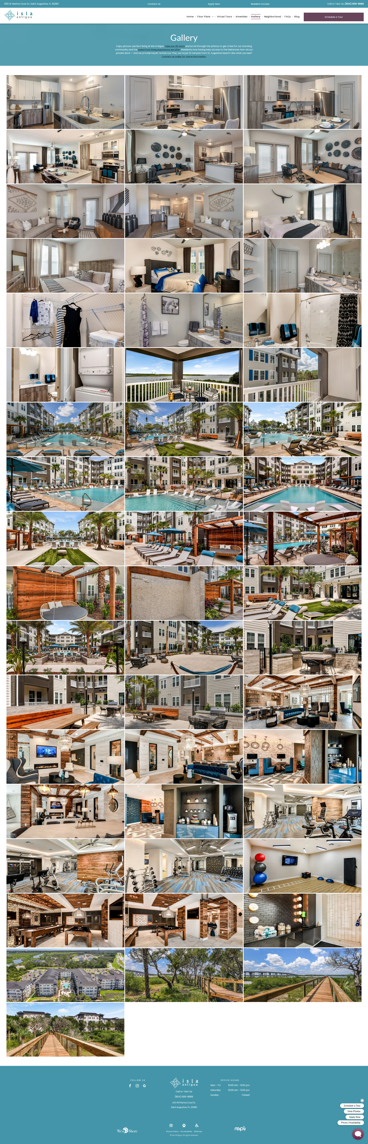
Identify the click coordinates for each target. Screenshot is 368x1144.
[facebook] (130, 1086)
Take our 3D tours (175, 46)
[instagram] (137, 1086)
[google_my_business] (144, 1086)
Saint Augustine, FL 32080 (184, 1107)
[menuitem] (190, 16)
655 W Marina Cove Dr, (183, 1102)
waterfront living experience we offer (159, 49)
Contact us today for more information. (184, 56)
